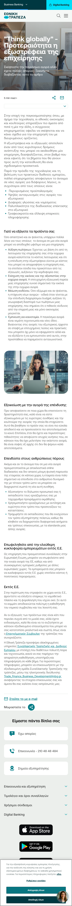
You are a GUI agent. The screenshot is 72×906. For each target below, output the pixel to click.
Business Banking (13, 4)
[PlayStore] (36, 846)
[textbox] (36, 106)
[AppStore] (36, 830)
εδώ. (59, 874)
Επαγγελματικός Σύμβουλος (23, 633)
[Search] (58, 15)
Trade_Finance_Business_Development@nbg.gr (33, 676)
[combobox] (36, 106)
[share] (31, 707)
